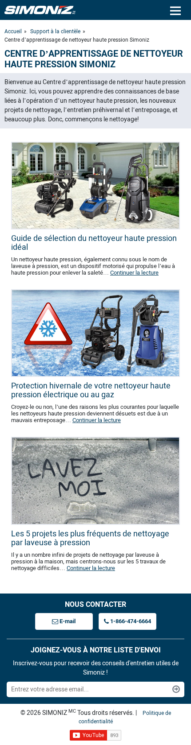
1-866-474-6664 (130, 621)
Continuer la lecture (134, 272)
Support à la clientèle (55, 31)
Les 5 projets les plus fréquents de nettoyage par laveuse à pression (90, 538)
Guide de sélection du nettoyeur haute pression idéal (94, 242)
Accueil (13, 31)
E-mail (67, 621)
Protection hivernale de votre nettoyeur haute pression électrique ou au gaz (91, 390)
